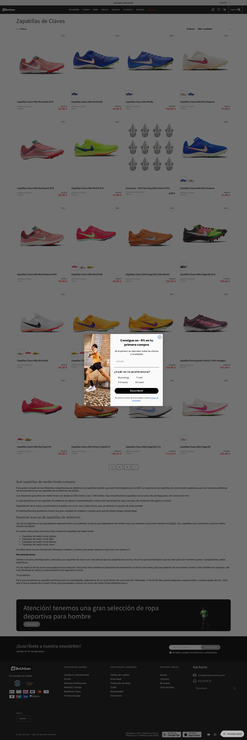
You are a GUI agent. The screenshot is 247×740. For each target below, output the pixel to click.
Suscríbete (136, 391)
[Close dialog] (159, 337)
